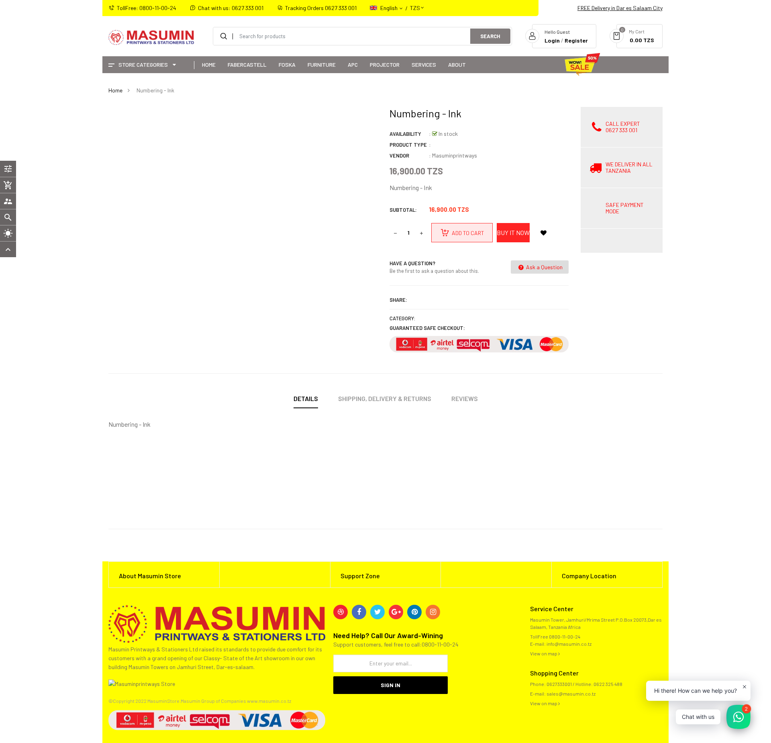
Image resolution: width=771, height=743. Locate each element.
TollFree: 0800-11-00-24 (146, 7)
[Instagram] (433, 612)
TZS (415, 4)
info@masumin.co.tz (569, 644)
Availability (405, 134)
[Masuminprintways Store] (216, 623)
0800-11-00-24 (564, 636)
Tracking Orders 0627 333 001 (321, 7)
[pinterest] (414, 612)
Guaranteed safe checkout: (427, 328)
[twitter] (377, 612)
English (389, 7)
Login (552, 40)
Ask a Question (544, 267)
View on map (544, 653)
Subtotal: (403, 210)
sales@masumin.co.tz (571, 693)
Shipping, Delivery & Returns (384, 398)
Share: (398, 300)
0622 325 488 (608, 684)
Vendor (399, 155)
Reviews (464, 398)
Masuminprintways (454, 155)
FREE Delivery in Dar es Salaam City (620, 7)
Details (306, 398)
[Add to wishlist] (543, 232)
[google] (396, 612)
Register (576, 40)
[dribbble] (340, 612)
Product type (408, 144)
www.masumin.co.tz (269, 701)
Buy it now (513, 232)
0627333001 (559, 684)
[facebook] (359, 612)
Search (490, 36)
